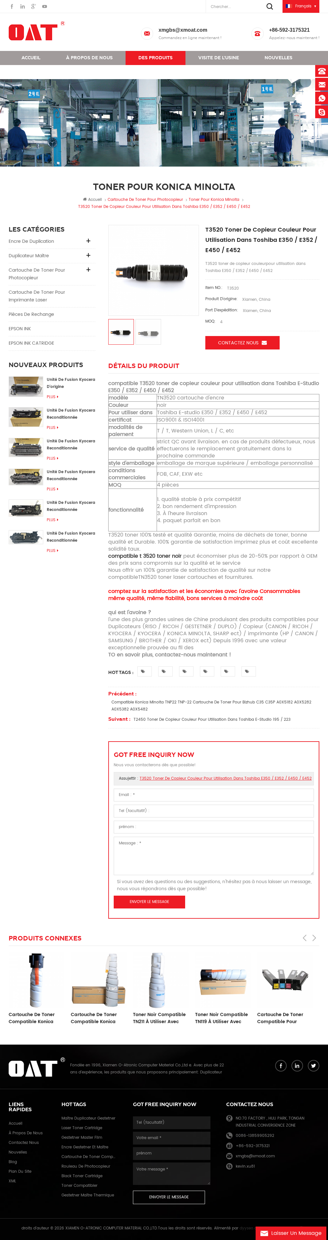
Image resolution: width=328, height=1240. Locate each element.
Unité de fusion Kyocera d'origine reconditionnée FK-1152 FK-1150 (71, 383)
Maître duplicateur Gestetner (88, 1118)
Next (314, 938)
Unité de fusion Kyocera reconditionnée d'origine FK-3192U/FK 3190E (71, 445)
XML (12, 1181)
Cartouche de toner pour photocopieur (37, 274)
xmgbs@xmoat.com (183, 30)
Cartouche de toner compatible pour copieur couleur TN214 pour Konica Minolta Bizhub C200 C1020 (283, 1018)
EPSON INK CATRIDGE (31, 343)
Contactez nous (42, 72)
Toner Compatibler (79, 1186)
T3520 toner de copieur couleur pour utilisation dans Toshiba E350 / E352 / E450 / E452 (226, 779)
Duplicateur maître (29, 255)
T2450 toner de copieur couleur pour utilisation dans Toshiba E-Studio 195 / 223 (212, 720)
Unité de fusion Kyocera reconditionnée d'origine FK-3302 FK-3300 (71, 414)
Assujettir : (215, 779)
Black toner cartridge (82, 1176)
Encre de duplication (31, 241)
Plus (51, 397)
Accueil (30, 58)
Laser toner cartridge (82, 1128)
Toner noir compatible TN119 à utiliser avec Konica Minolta (221, 1018)
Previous (305, 938)
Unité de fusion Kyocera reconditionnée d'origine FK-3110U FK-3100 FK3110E (71, 537)
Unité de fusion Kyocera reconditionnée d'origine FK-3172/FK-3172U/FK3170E (71, 476)
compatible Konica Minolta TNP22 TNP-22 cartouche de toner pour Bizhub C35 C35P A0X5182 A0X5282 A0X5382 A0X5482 (211, 705)
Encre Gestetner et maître (85, 1147)
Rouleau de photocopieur (86, 1166)
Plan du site (20, 1172)
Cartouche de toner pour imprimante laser (37, 296)
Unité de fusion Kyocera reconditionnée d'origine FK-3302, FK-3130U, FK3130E (71, 506)
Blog (13, 1162)
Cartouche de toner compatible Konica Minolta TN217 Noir (94, 1018)
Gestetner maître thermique (88, 1195)
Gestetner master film (82, 1138)
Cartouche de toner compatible (90, 1157)
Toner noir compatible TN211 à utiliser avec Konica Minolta (159, 1018)
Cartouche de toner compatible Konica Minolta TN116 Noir (32, 1018)
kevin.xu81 (245, 1166)
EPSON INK (20, 329)
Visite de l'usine (218, 58)
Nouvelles (278, 58)
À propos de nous (89, 58)
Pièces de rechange (31, 314)
